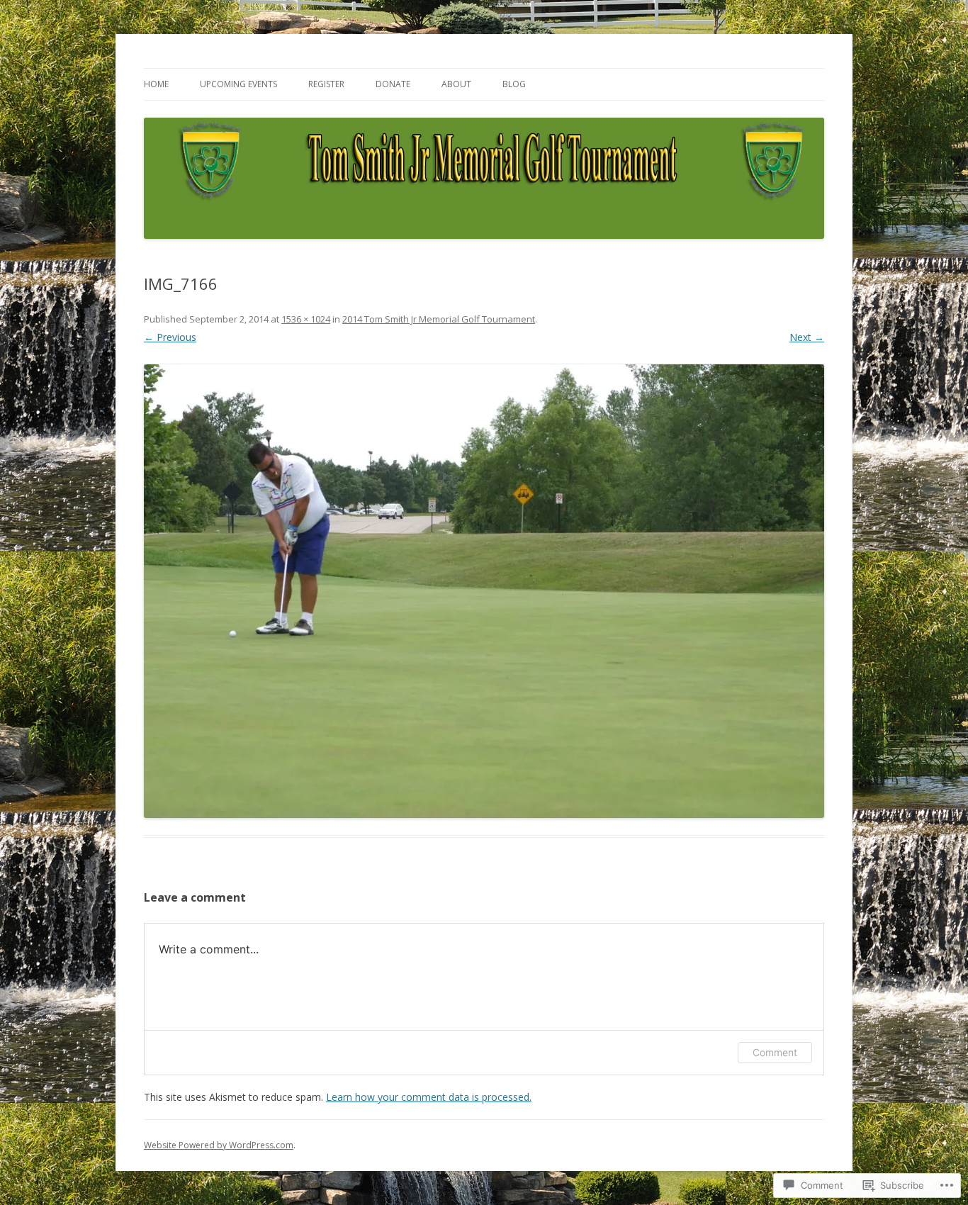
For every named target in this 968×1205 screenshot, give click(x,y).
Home (156, 84)
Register (326, 84)
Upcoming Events (238, 84)
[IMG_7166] (484, 591)
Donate (393, 84)
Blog (514, 84)
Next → (806, 337)
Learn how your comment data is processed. (428, 1097)
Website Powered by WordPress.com (218, 1145)
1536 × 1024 (305, 319)
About (456, 84)
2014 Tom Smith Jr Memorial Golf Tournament (438, 319)
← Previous (170, 337)
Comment (775, 1052)
